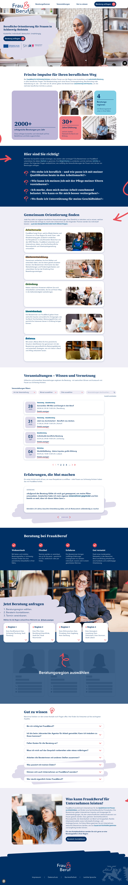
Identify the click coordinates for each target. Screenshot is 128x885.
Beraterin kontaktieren (76, 839)
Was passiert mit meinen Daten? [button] (41, 765)
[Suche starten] (114, 392)
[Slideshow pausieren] (125, 63)
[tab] (60, 517)
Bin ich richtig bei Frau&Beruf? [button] (40, 726)
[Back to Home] (21, 4)
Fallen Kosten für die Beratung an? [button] (42, 743)
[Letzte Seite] (74, 464)
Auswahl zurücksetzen (110, 396)
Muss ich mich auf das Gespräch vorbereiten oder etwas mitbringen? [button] (57, 750)
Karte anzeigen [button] (48, 620)
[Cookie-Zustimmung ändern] (4, 881)
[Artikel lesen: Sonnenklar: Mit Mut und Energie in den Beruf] (64, 407)
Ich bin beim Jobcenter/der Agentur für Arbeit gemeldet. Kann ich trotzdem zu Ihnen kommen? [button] (62, 735)
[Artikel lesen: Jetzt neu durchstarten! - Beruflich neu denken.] (64, 422)
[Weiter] (72, 464)
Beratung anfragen (12, 38)
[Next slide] (70, 517)
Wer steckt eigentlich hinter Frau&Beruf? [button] (45, 779)
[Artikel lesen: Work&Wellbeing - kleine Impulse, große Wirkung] (64, 453)
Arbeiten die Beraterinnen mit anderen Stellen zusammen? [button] (53, 757)
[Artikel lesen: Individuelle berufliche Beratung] (64, 438)
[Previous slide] (58, 517)
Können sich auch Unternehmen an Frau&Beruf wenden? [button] (52, 772)
